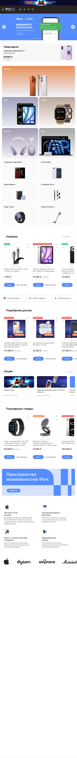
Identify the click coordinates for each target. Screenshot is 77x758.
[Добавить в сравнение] (27, 247)
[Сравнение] (24, 9)
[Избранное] (28, 9)
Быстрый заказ (22, 285)
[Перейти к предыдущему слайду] (4, 27)
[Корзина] (32, 9)
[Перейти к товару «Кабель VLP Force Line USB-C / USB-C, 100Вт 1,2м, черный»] (16, 255)
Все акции (69, 372)
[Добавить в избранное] (27, 244)
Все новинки (66, 236)
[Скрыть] (75, 3)
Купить (9, 285)
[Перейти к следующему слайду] (73, 27)
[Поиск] (20, 10)
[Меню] (3, 9)
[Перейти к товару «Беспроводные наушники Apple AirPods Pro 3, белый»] (45, 329)
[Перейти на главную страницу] (10, 9)
